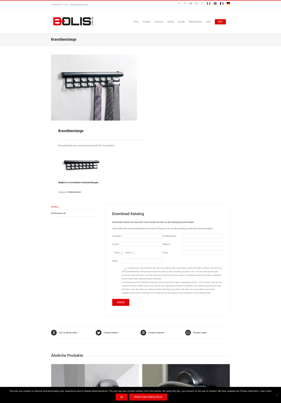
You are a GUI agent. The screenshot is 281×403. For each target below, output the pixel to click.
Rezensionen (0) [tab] (58, 213)
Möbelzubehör (74, 192)
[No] (277, 395)
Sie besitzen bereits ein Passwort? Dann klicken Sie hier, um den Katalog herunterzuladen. (153, 222)
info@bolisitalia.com (79, 5)
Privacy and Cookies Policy (148, 397)
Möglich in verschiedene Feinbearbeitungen (78, 182)
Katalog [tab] (54, 206)
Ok (121, 397)
